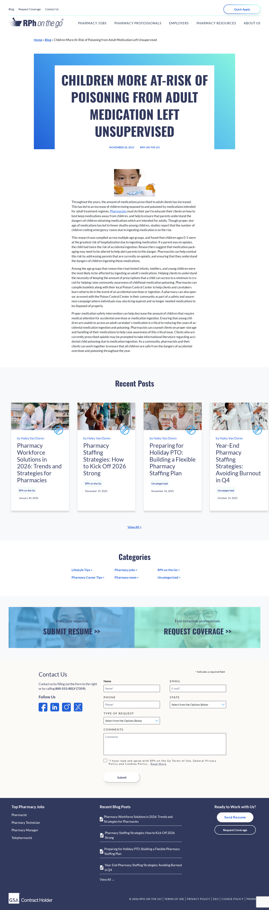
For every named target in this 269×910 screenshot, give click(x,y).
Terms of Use (174, 898)
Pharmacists (118, 211)
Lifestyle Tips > (82, 570)
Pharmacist (19, 815)
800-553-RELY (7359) (70, 688)
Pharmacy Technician (26, 822)
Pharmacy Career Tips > (88, 577)
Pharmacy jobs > (126, 570)
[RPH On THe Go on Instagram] (66, 710)
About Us (252, 23)
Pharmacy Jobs (92, 23)
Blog (11, 9)
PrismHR (252, 898)
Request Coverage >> (197, 627)
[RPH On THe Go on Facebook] (43, 710)
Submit (121, 777)
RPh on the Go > (169, 570)
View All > (135, 527)
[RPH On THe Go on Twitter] (78, 710)
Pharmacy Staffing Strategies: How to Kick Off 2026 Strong (140, 835)
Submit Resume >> (71, 627)
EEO (216, 898)
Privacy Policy (198, 898)
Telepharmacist (22, 838)
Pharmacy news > (127, 577)
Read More (158, 763)
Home (38, 40)
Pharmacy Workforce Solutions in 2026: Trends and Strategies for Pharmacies (138, 819)
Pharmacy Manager (25, 830)
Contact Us (52, 9)
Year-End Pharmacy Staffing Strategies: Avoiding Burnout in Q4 (143, 867)
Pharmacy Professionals (137, 23)
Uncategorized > (169, 577)
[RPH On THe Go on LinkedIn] (54, 710)
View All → (107, 879)
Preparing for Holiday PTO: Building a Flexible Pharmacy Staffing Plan (142, 851)
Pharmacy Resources (216, 23)
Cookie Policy (233, 898)
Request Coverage (29, 9)
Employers (179, 23)
